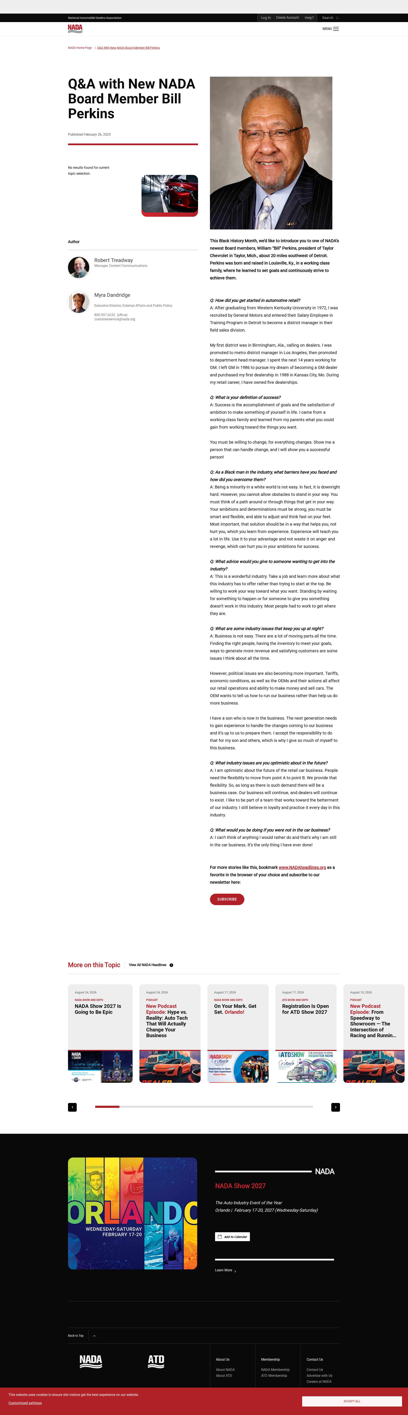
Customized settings (25, 1403)
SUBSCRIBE (227, 899)
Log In (266, 17)
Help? (309, 17)
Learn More (223, 1270)
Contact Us (315, 1370)
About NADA (225, 1370)
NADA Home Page (80, 47)
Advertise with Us (319, 1376)
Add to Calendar (235, 1237)
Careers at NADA (319, 1382)
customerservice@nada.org (114, 319)
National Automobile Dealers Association (95, 18)
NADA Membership (275, 1370)
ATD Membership (274, 1376)
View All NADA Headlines (147, 965)
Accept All (352, 1401)
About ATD (224, 1376)
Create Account (287, 17)
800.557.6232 (104, 315)
